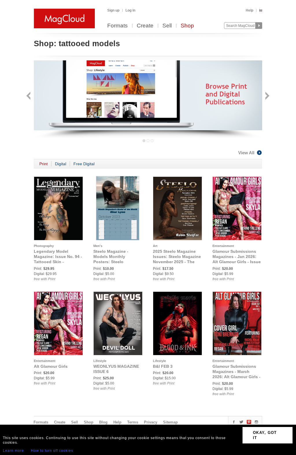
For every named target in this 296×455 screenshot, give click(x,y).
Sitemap (170, 422)
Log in (130, 10)
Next (266, 96)
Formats (117, 26)
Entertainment (223, 246)
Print (43, 163)
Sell (167, 26)
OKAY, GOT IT (265, 435)
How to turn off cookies (52, 451)
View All (246, 152)
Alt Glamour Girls (51, 366)
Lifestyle (99, 361)
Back (29, 96)
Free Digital (84, 163)
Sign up (113, 10)
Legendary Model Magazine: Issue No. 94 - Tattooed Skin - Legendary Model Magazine (58, 261)
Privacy (150, 422)
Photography (44, 246)
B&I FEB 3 (163, 366)
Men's (97, 246)
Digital (60, 163)
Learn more (13, 451)
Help (249, 10)
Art (155, 246)
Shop (187, 26)
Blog (103, 422)
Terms (132, 422)
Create (145, 26)
